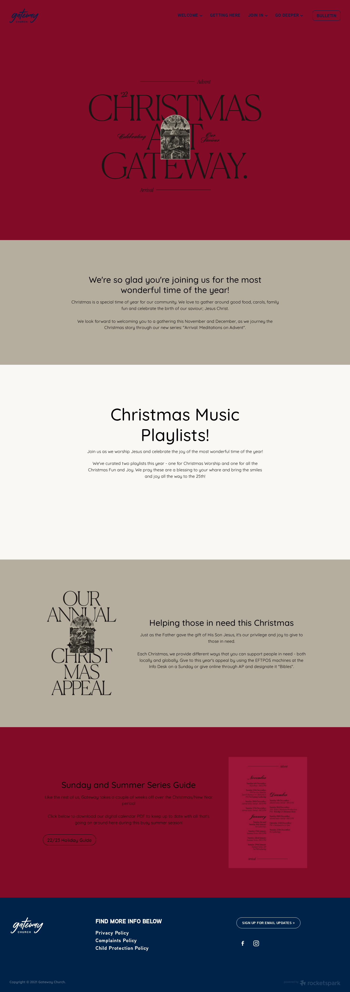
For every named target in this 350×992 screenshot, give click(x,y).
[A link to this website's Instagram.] (256, 943)
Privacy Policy (112, 932)
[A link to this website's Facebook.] (242, 943)
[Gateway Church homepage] (43, 16)
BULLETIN (326, 16)
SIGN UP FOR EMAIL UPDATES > (268, 923)
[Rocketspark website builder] (312, 983)
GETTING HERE (225, 15)
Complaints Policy (116, 940)
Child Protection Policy (122, 947)
